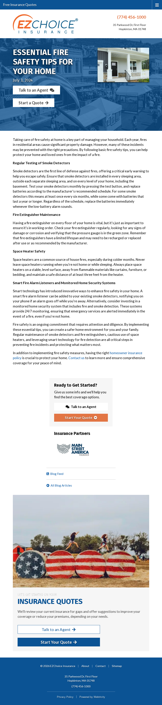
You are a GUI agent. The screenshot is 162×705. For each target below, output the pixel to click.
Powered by (92, 697)
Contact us (76, 358)
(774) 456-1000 (131, 17)
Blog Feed (56, 473)
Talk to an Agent (33, 90)
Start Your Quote (78, 418)
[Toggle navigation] (157, 4)
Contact (100, 666)
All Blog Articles (61, 485)
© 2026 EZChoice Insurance (57, 666)
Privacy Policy (65, 697)
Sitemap (117, 666)
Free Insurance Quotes (20, 5)
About (85, 666)
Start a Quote (31, 102)
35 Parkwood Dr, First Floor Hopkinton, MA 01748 (81, 678)
